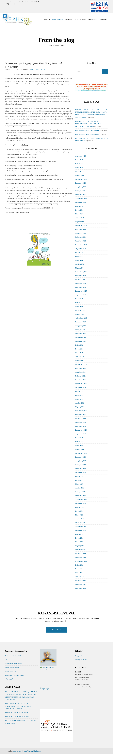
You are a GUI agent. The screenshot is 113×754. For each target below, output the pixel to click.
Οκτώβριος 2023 (80, 287)
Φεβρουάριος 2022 (81, 364)
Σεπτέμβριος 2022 (81, 337)
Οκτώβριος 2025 (80, 194)
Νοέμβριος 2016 (80, 557)
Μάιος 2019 (79, 484)
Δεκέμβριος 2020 (80, 418)
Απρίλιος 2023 (79, 310)
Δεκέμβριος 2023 (80, 279)
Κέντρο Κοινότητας (11, 671)
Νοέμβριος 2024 (80, 237)
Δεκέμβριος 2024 (80, 233)
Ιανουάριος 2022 (80, 368)
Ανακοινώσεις (57, 19)
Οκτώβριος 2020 (80, 426)
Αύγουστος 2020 (80, 434)
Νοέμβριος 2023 (80, 283)
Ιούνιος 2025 (79, 210)
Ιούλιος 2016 (79, 565)
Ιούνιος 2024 (79, 256)
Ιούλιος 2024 (79, 252)
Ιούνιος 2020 (79, 441)
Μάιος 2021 (79, 399)
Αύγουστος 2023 (80, 295)
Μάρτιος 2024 (79, 268)
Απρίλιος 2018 (79, 519)
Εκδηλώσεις (93, 19)
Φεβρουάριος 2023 (81, 318)
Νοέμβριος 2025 (80, 191)
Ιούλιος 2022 (79, 345)
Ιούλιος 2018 (79, 507)
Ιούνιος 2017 (79, 538)
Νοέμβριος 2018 (80, 492)
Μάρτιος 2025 (79, 222)
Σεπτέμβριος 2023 (81, 291)
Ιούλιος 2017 (79, 534)
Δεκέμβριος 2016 (80, 553)
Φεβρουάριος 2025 (81, 225)
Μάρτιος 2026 (79, 175)
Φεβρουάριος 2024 (81, 272)
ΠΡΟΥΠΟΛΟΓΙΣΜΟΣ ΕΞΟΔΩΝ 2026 (87, 134)
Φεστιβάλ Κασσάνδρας (12, 667)
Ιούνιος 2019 (79, 480)
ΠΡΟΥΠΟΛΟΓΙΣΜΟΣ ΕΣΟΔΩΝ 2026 (87, 130)
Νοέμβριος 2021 (80, 376)
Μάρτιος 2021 (79, 407)
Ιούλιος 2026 (79, 160)
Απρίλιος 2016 (79, 577)
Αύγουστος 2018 (80, 503)
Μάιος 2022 (79, 353)
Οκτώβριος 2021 (80, 380)
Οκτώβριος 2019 (80, 469)
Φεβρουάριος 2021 (81, 411)
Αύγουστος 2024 (80, 249)
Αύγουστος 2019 (80, 472)
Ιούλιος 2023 (79, 299)
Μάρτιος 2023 (79, 314)
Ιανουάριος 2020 (80, 457)
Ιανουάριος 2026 (80, 183)
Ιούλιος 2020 (79, 438)
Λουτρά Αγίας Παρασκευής (13, 663)
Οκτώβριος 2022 (80, 333)
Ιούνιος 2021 (79, 395)
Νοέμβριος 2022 (80, 330)
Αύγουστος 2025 (80, 202)
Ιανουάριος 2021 (80, 414)
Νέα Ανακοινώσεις (37, 69)
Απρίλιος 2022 (79, 357)
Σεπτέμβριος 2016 (81, 561)
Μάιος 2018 (79, 515)
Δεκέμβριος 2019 (80, 461)
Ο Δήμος (103, 19)
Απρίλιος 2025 (79, 218)
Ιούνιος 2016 (79, 569)
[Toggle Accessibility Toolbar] (5, 16)
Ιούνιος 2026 (79, 164)
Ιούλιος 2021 (79, 391)
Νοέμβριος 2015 (80, 584)
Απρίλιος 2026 (79, 171)
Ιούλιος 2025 (79, 206)
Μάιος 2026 (79, 167)
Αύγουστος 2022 (80, 341)
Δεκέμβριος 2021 (80, 372)
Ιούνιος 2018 (79, 511)
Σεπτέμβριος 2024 (81, 245)
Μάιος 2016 (79, 573)
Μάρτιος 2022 (79, 360)
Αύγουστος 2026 (80, 156)
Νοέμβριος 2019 (80, 465)
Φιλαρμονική (9, 679)
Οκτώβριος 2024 (80, 241)
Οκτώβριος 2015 (80, 588)
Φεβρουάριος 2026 (81, 179)
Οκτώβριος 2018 (80, 496)
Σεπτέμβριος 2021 (81, 384)
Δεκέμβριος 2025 (80, 187)
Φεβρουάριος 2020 (81, 453)
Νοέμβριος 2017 (80, 522)
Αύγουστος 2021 (80, 387)
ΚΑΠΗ (7, 660)
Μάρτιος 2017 (79, 546)
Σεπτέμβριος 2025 (81, 198)
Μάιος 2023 (79, 306)
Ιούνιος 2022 (79, 349)
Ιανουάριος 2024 (80, 275)
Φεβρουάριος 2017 (81, 549)
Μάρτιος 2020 (79, 449)
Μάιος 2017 (79, 542)
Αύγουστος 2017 (80, 530)
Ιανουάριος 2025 (80, 229)
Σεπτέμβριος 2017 (81, 526)
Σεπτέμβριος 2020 (81, 430)
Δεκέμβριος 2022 (80, 326)
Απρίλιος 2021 (79, 403)
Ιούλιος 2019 (79, 476)
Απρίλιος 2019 (79, 488)
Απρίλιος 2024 (79, 264)
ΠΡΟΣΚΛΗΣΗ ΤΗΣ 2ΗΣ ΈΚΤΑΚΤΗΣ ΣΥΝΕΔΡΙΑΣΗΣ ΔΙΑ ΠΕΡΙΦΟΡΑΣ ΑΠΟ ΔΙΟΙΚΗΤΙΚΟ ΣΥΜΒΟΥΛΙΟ (88, 124)
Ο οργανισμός (79, 656)
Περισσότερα (56, 630)
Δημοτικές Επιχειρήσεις (75, 19)
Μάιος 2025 (79, 214)
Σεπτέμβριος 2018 (81, 499)
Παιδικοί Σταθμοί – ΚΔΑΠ (13, 656)
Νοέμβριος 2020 (80, 422)
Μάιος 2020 (79, 445)
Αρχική (47, 19)
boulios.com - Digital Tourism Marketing (27, 751)
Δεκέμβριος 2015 (80, 580)
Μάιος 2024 (79, 260)
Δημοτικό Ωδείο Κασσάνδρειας (14, 675)
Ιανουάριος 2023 (80, 322)
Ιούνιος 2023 (79, 302)
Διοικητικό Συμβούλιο (82, 660)
